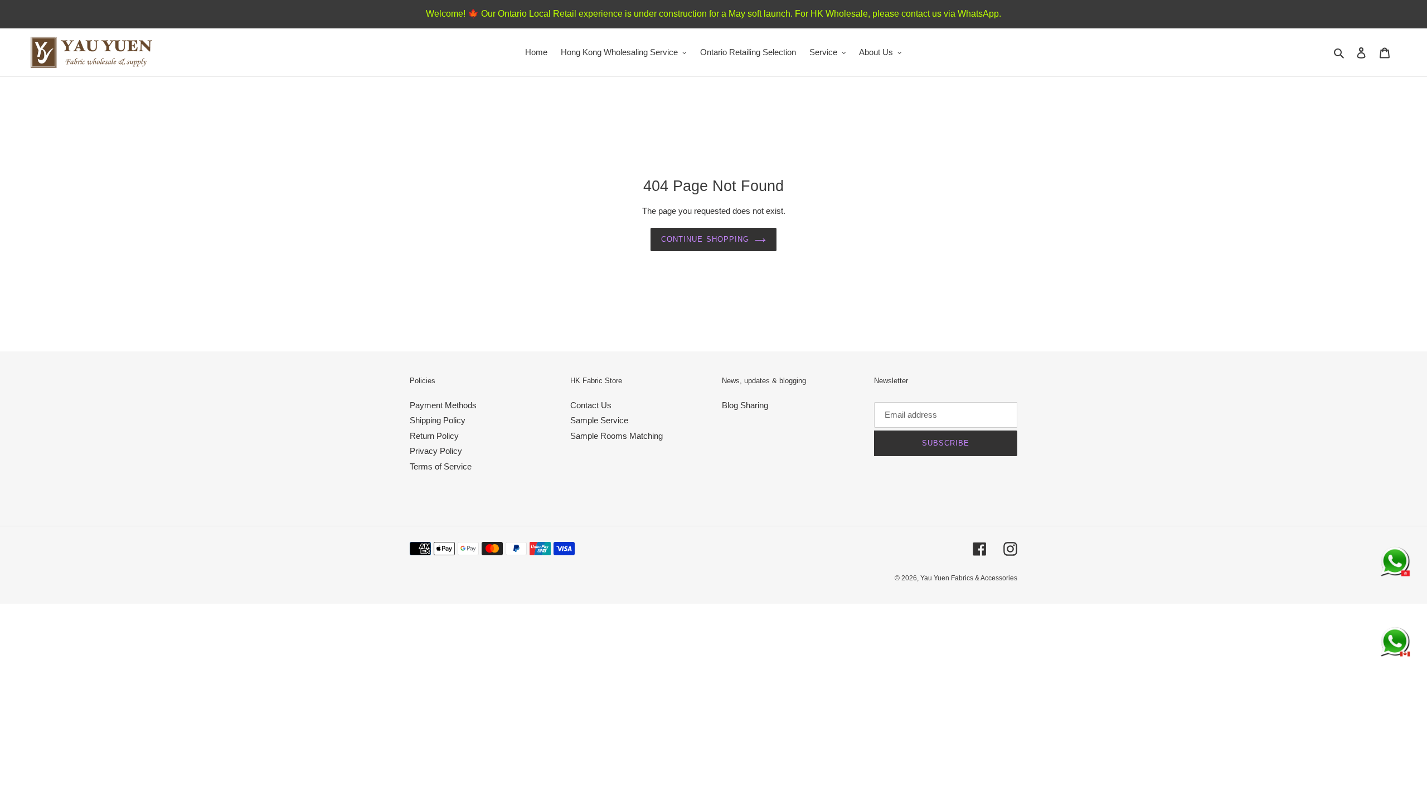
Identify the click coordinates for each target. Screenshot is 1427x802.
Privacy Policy (436, 451)
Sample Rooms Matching (616, 436)
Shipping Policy (437, 420)
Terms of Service (441, 466)
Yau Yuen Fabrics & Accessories (968, 578)
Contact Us (590, 405)
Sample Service (599, 420)
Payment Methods (443, 405)
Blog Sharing (745, 405)
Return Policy (434, 436)
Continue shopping (705, 239)
